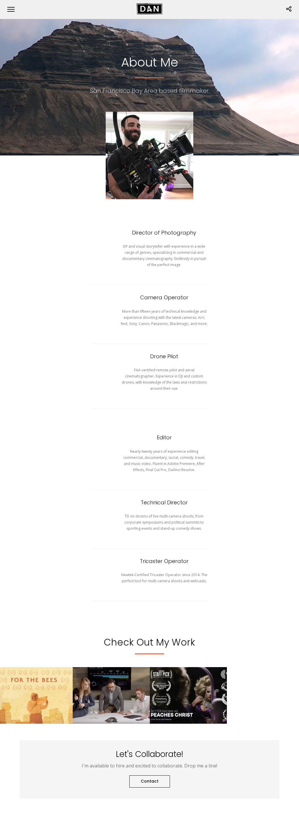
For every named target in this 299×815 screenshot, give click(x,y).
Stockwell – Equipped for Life (111, 707)
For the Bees (34, 710)
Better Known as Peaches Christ (188, 707)
